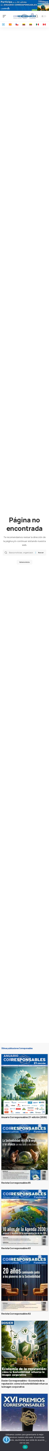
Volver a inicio (24, 562)
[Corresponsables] (24, 16)
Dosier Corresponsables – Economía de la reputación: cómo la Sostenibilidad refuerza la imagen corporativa (24, 1383)
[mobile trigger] (5, 16)
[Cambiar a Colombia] (23, 24)
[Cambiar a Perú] (44, 24)
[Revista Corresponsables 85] (24, 1152)
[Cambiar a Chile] (17, 24)
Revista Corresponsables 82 (16, 1313)
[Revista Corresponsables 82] (24, 1283)
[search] (37, 16)
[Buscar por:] (21, 553)
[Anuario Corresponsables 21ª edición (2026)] (24, 1084)
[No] (45, 1441)
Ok (25, 1447)
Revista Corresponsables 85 (15, 1182)
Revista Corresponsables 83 (15, 1248)
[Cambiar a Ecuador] (30, 24)
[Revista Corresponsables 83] (24, 1217)
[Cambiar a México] (37, 24)
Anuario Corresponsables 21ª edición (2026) (24, 1117)
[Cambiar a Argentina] (3, 24)
